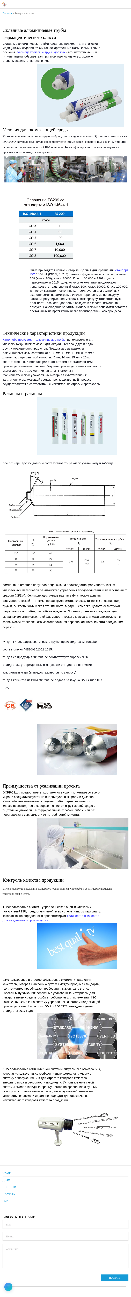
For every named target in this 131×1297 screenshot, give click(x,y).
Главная (7, 13)
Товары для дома (24, 13)
